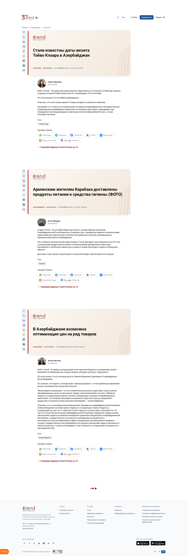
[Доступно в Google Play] (158, 543)
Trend (55, 98)
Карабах (42, 263)
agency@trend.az (28, 528)
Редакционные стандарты (96, 520)
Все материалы (52, 84)
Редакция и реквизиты (95, 513)
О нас (89, 510)
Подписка (118, 510)
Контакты (90, 516)
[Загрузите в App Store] (142, 543)
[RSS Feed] (53, 543)
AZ (159, 551)
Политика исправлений (95, 523)
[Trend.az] (30, 17)
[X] (34, 543)
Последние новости (66, 510)
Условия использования (151, 510)
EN (155, 551)
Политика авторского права (152, 516)
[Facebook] (29, 543)
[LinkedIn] (48, 543)
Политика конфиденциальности (153, 513)
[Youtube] (39, 543)
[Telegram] (44, 543)
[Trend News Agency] (29, 508)
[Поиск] (118, 17)
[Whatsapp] (25, 543)
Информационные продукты (125, 513)
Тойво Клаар (43, 124)
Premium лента (65, 513)
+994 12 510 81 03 (28, 526)
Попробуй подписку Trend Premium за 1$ (59, 147)
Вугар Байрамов (45, 438)
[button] (24, 32)
